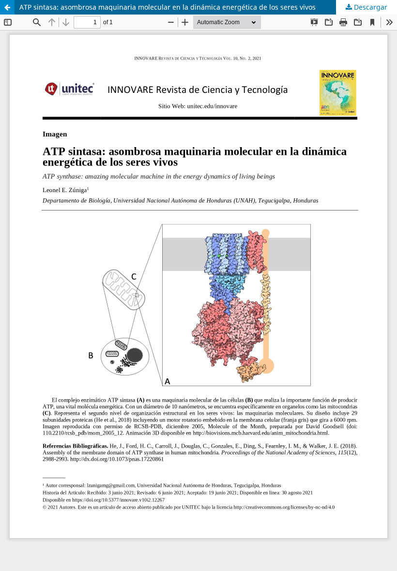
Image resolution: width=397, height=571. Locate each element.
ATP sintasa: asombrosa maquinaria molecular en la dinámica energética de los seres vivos (167, 7)
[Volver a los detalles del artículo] (7, 7)
